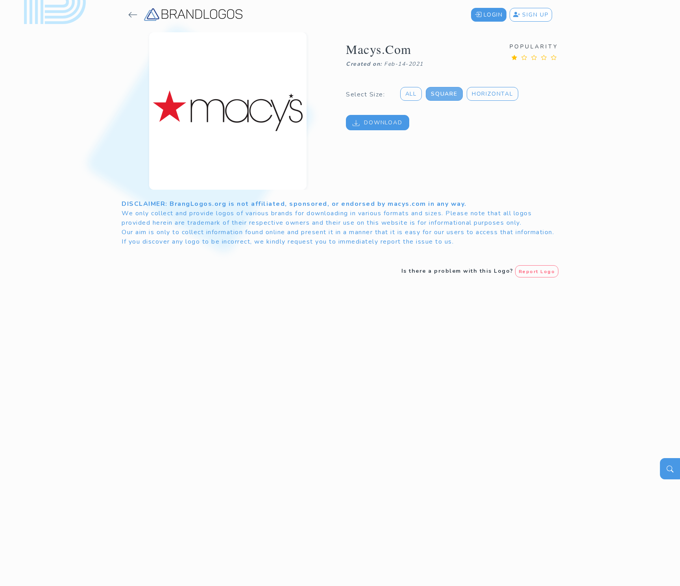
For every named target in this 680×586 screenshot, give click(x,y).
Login (492, 14)
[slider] (534, 57)
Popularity (534, 46)
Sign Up (534, 14)
